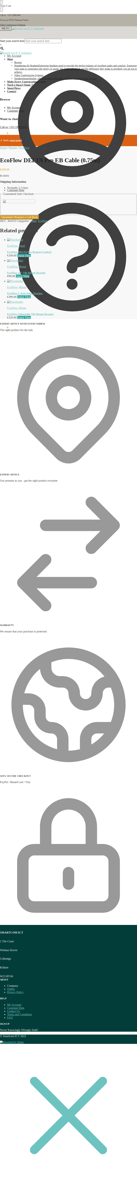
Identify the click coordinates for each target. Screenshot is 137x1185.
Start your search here (12, 40)
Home (3, 147)
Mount (22, 266)
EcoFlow (24, 147)
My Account (14, 55)
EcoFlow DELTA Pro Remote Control (29, 252)
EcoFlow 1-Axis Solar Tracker (25, 293)
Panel (22, 245)
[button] (4, 327)
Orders (11, 988)
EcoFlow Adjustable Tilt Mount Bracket (30, 314)
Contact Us (13, 1011)
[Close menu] (1, 2)
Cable (33, 220)
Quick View (24, 255)
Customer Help (15, 190)
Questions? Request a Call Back (19, 217)
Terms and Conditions (19, 1014)
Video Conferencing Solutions (13, 25)
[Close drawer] (1, 10)
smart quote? (16, 140)
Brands (13, 147)
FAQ (10, 1017)
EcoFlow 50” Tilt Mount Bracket (26, 272)
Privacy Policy (15, 992)
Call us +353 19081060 (13, 127)
